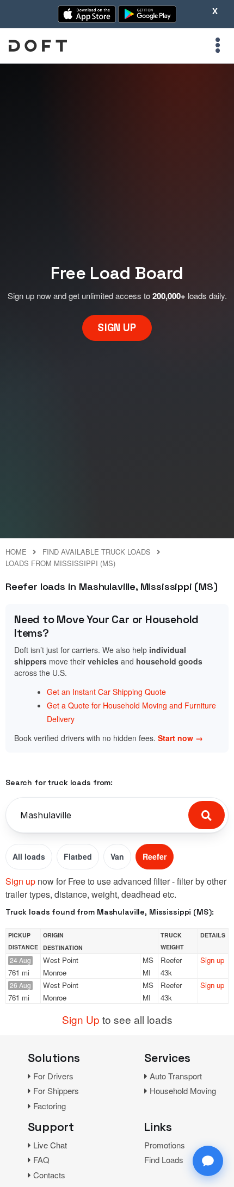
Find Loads (163, 1159)
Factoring (49, 1105)
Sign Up (81, 1019)
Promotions (164, 1145)
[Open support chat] (208, 1161)
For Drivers (53, 1076)
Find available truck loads (96, 551)
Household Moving (183, 1090)
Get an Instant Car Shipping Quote (106, 691)
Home (16, 551)
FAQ (41, 1159)
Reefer (155, 856)
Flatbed (78, 856)
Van (117, 856)
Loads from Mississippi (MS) (60, 563)
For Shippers (56, 1090)
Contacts (49, 1174)
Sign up (20, 881)
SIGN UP (116, 327)
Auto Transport (176, 1076)
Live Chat (50, 1145)
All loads (29, 856)
